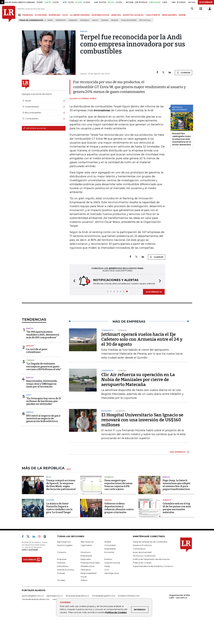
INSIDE (182, 15)
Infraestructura (87, 566)
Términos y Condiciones (144, 556)
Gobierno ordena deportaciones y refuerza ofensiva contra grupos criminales (119, 508)
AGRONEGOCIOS (100, 15)
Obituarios (86, 569)
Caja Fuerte (86, 545)
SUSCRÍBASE (206, 2)
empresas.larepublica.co (77, 596)
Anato (95, 20)
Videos (84, 580)
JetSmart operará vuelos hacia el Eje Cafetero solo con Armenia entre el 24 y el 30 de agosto (141, 339)
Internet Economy (65, 569)
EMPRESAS (54, 15)
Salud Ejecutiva (111, 573)
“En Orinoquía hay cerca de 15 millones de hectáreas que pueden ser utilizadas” (43, 401)
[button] (73, 281)
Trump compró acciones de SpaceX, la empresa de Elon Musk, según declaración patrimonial (61, 485)
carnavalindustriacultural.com (35, 599)
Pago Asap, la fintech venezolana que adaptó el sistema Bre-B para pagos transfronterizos (176, 485)
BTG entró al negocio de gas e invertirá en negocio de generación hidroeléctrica (43, 418)
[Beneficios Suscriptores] (201, 8)
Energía (29, 412)
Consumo (61, 552)
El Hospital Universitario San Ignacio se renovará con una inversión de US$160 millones (142, 419)
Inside (107, 566)
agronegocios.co (55, 596)
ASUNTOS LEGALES (133, 15)
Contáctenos (139, 549)
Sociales (61, 580)
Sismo (50, 20)
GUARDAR (185, 73)
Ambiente (167, 500)
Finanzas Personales (90, 563)
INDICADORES (169, 15)
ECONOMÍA (41, 15)
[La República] (8, 14)
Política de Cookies (116, 612)
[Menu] (20, 15)
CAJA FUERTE (153, 15)
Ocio (106, 569)
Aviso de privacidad (142, 552)
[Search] (192, 8)
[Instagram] (40, 537)
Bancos (114, 20)
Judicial (108, 500)
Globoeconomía (112, 563)
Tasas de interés (128, 20)
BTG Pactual (145, 20)
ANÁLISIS (116, 15)
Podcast (61, 573)
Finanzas (61, 563)
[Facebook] (157, 72)
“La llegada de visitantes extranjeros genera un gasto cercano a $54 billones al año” (43, 366)
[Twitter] (163, 72)
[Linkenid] (35, 537)
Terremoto (60, 20)
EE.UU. (48, 477)
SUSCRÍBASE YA (154, 292)
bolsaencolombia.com (128, 596)
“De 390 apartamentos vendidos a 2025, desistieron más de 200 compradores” (42, 334)
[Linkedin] (170, 72)
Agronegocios (64, 542)
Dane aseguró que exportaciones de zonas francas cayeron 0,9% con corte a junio (118, 485)
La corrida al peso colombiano (36, 350)
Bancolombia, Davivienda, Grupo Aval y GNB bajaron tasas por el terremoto (41, 384)
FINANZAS (27, 15)
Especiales (86, 559)
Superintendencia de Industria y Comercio (153, 566)
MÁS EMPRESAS (178, 452)
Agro (28, 395)
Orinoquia (84, 20)
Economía (109, 552)
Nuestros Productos (142, 545)
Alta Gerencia (87, 542)
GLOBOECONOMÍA (80, 15)
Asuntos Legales (64, 545)
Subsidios (73, 20)
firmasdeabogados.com (103, 596)
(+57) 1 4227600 (30, 550)
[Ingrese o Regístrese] (209, 9)
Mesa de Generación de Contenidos (150, 542)
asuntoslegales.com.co (33, 596)
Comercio (109, 477)
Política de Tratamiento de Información (151, 559)
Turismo (104, 20)
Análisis (30, 346)
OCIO (65, 15)
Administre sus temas (36, 128)
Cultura (50, 500)
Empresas (61, 559)
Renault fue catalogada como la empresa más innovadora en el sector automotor (181, 139)
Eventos (108, 559)
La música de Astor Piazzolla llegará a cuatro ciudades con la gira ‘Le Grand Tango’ (59, 508)
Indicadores (62, 566)
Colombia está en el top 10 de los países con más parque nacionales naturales (177, 508)
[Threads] (46, 537)
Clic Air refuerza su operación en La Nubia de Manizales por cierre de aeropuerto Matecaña (138, 379)
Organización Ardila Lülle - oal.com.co (179, 596)
